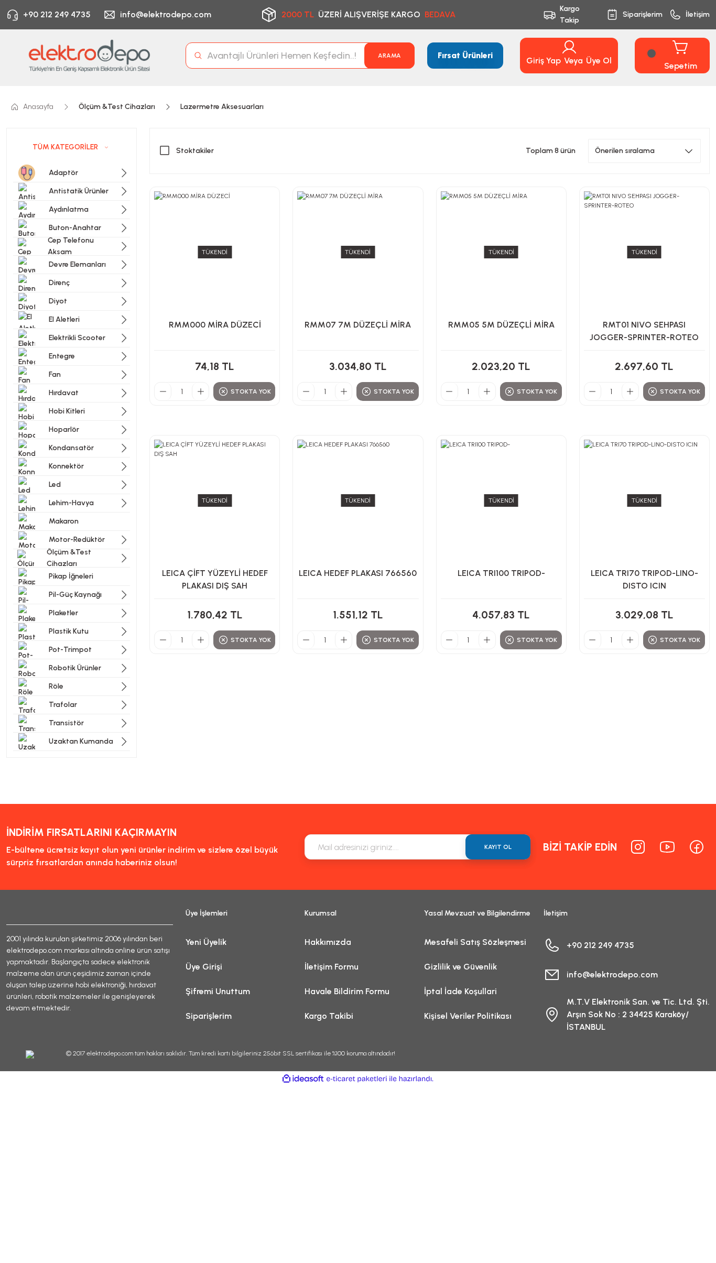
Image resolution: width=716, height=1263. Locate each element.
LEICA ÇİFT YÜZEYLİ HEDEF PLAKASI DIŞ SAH (215, 579)
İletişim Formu (332, 967)
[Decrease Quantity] (163, 391)
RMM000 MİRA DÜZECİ (215, 325)
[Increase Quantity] (200, 391)
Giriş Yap (543, 61)
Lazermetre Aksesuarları (222, 106)
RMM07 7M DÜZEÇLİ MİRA (358, 325)
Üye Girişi (204, 967)
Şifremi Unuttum (218, 991)
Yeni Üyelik (206, 942)
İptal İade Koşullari (460, 991)
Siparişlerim (209, 1016)
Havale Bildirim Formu (347, 991)
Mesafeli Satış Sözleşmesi (475, 942)
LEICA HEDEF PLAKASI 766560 (358, 573)
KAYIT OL (498, 847)
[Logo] (89, 55)
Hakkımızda (328, 942)
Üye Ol (599, 61)
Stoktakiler (195, 150)
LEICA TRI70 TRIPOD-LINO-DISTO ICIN (644, 579)
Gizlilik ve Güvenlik (460, 967)
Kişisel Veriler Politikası (468, 1016)
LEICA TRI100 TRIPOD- (501, 573)
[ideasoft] (303, 1079)
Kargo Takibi (329, 1016)
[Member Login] (569, 47)
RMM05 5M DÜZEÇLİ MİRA (501, 325)
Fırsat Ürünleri (465, 55)
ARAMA (389, 55)
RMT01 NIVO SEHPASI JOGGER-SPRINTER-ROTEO (644, 331)
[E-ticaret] (356, 1079)
